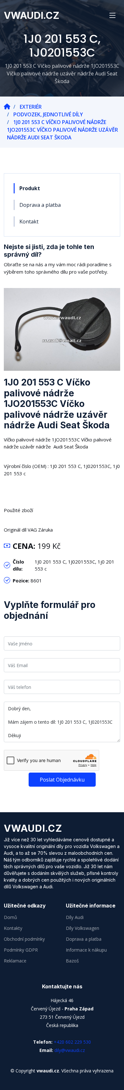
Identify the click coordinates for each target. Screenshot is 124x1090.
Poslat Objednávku (62, 779)
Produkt (29, 188)
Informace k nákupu (86, 950)
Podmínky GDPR (21, 950)
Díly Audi (75, 917)
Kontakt (28, 221)
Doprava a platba (40, 204)
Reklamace (15, 961)
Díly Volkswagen (82, 928)
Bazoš (72, 961)
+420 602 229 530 (72, 1042)
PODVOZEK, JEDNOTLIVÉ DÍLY (48, 114)
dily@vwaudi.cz (69, 1050)
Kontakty (13, 928)
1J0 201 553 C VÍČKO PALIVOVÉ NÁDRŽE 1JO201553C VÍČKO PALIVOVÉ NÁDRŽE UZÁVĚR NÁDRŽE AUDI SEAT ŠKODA (62, 130)
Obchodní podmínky (24, 939)
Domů (10, 917)
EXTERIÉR (31, 106)
